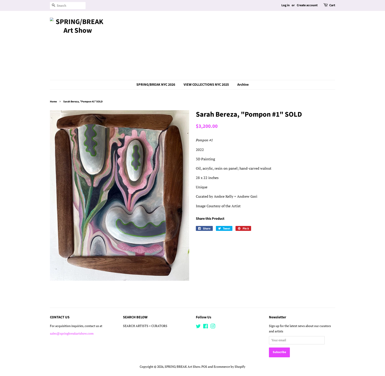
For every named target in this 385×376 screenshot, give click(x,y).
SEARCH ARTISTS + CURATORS (145, 326)
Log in (285, 5)
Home (53, 102)
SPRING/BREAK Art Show (182, 367)
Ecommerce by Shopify (229, 367)
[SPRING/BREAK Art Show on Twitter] (198, 327)
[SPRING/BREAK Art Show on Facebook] (205, 327)
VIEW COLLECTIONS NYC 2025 (206, 84)
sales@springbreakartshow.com (72, 333)
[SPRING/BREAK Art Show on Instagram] (212, 327)
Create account (307, 5)
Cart (332, 5)
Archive (243, 84)
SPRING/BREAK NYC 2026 (155, 84)
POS (204, 367)
